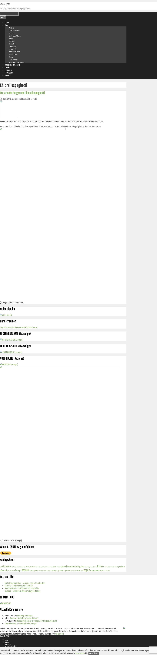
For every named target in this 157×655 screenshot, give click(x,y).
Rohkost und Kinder (14, 31)
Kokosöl (108, 567)
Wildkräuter (99, 570)
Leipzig (119, 567)
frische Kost (49, 567)
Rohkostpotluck (13, 60)
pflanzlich (3, 570)
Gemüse (59, 567)
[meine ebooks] (6, 315)
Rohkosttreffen (42, 571)
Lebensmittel (12, 46)
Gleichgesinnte (79, 567)
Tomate (87, 126)
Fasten (11, 39)
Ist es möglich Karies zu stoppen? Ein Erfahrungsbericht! (36, 621)
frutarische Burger (47, 126)
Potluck (9, 571)
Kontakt (7, 75)
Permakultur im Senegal (28, 623)
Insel (93, 567)
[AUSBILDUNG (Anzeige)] (9, 364)
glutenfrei (87, 567)
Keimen (95, 567)
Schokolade (54, 571)
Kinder (100, 566)
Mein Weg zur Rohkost (25, 615)
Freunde (44, 567)
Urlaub (82, 570)
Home (7, 22)
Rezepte (11, 33)
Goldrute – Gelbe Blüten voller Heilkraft (19, 585)
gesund (64, 566)
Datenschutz (80, 653)
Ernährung (32, 567)
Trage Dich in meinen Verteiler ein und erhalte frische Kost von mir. (19, 327)
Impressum (8, 644)
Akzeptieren (93, 653)
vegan (87, 570)
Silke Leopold (5, 3)
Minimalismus (13, 54)
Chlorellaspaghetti (28, 126)
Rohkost (11, 28)
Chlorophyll (22, 567)
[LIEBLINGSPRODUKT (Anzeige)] (11, 352)
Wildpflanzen (106, 571)
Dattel (37, 126)
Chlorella (17, 126)
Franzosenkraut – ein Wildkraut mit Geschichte (22, 588)
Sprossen (60, 570)
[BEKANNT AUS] (5, 603)
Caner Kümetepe (11, 623)
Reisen (11, 57)
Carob (18, 567)
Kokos (104, 567)
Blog (6, 25)
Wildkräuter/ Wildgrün (15, 36)
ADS (1, 567)
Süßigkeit (72, 570)
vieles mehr (59, 633)
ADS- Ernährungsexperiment (16, 62)
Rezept (18, 570)
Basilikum (9, 126)
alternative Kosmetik (14, 52)
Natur (123, 566)
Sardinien (48, 570)
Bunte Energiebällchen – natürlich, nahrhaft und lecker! (25, 583)
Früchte (54, 567)
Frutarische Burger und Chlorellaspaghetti (22, 93)
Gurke (57, 126)
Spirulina (80, 126)
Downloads (9, 72)
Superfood (67, 570)
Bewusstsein (12, 49)
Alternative (6, 566)
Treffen (78, 570)
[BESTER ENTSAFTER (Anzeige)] (11, 339)
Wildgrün (93, 570)
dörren (27, 567)
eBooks (7, 67)
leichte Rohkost (65, 126)
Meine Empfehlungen (12, 64)
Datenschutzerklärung (11, 646)
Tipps (75, 570)
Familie (37, 567)
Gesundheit (12, 44)
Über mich (8, 70)
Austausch (14, 567)
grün (90, 567)
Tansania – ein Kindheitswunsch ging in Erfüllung (23, 591)
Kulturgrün (12, 41)
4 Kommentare (95, 126)
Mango (74, 126)
